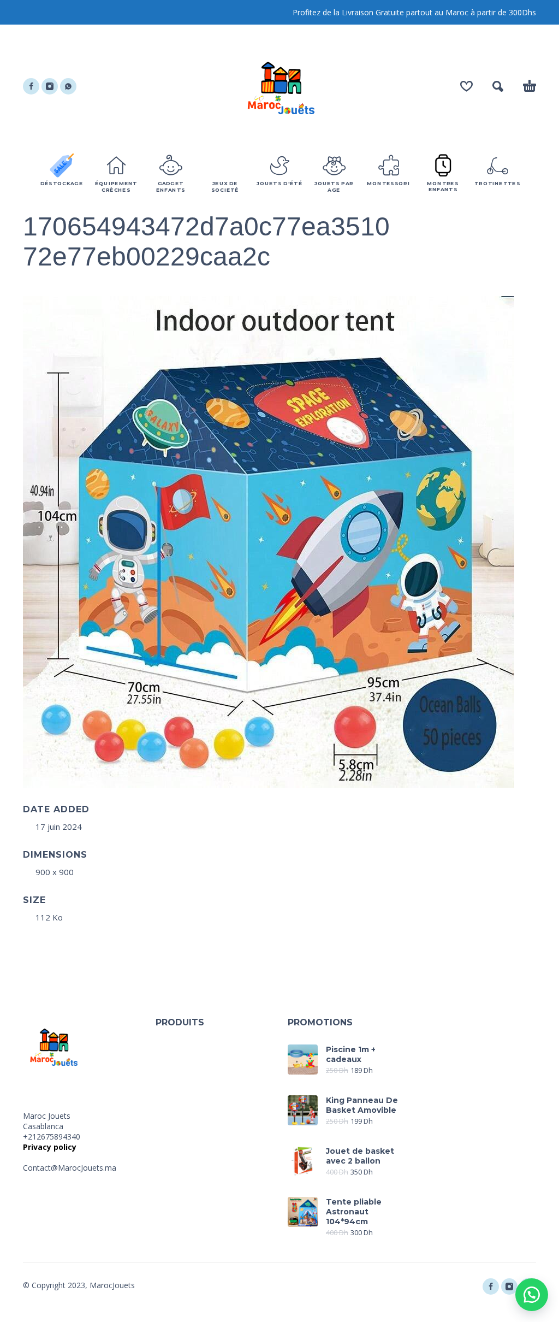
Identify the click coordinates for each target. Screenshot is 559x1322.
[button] (531, 1294)
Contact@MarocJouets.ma (69, 1167)
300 (514, 12)
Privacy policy (49, 1147)
